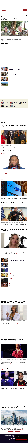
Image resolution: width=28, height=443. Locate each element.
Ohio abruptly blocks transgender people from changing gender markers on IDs (13, 177)
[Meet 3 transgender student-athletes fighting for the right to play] (4, 78)
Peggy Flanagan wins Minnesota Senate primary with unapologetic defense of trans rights (12, 340)
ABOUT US (5, 435)
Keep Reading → (23, 147)
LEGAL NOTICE (14, 436)
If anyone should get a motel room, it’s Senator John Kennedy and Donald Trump (17, 285)
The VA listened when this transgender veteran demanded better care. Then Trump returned (13, 151)
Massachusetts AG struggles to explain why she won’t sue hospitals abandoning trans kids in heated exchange (13, 302)
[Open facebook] (11, 438)
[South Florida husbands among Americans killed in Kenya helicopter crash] (4, 83)
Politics (10, 273)
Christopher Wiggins (3, 128)
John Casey (2, 369)
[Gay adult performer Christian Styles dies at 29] (4, 68)
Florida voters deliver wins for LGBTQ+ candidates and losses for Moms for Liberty (18, 270)
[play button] (14, 28)
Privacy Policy (17, 436)
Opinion (9, 283)
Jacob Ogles (2, 179)
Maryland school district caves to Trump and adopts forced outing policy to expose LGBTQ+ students (17, 265)
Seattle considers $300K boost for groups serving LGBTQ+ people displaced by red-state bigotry (13, 406)
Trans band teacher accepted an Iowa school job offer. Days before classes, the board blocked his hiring (17, 74)
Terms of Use (22, 436)
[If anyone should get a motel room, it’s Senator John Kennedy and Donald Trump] (4, 284)
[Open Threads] (14, 438)
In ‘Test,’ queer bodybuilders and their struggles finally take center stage (18, 260)
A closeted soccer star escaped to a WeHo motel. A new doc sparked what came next (17, 280)
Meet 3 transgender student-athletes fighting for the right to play (17, 79)
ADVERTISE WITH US (13, 435)
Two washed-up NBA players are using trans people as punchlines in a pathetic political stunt (12, 367)
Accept (21, 439)
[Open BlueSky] (13, 438)
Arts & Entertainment (11, 259)
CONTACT (2, 435)
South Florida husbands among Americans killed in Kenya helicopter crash (18, 84)
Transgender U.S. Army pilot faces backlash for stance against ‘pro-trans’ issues (14, 230)
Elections (10, 268)
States (9, 72)
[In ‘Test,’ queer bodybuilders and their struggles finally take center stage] (4, 259)
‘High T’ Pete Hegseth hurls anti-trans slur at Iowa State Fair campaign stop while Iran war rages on (13, 203)
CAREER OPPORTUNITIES (8, 435)
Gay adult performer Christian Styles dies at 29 (15, 69)
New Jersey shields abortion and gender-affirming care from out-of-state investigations (14, 126)
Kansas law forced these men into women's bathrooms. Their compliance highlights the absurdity (16, 275)
